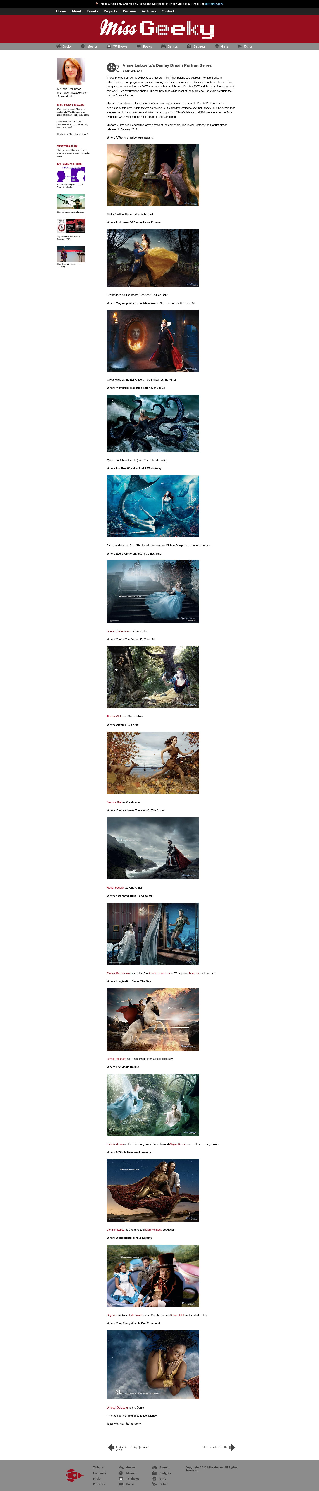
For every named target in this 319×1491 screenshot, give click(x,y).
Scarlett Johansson (118, 631)
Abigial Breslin (177, 1144)
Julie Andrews (115, 1144)
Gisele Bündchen (159, 973)
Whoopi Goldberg (117, 1407)
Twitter (98, 1467)
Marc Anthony (153, 1229)
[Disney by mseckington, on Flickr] (153, 371)
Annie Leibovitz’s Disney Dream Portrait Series (167, 65)
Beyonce (112, 1315)
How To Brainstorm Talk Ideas (70, 212)
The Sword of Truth (215, 1447)
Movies (92, 46)
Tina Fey (194, 973)
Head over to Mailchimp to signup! (72, 134)
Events (92, 11)
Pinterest (99, 1484)
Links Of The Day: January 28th (132, 1448)
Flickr (97, 1478)
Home (61, 11)
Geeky (67, 46)
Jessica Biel (114, 802)
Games (173, 46)
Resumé (129, 11)
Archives (149, 11)
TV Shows (120, 46)
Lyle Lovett (135, 1315)
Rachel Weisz (115, 716)
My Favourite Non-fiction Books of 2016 (68, 238)
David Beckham (116, 1058)
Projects (110, 11)
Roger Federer (115, 887)
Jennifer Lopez (116, 1229)
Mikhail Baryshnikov (119, 973)
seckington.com (214, 3)
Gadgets (199, 46)
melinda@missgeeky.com (72, 92)
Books (147, 46)
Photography (132, 1423)
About (77, 11)
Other (248, 46)
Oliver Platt (178, 1315)
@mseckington (66, 96)
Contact (168, 11)
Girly (224, 46)
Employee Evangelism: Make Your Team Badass (70, 185)
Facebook (99, 1473)
